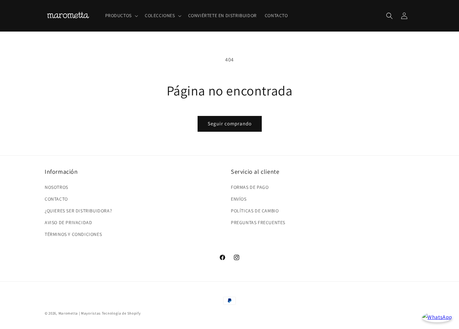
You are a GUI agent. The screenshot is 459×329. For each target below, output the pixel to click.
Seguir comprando (230, 123)
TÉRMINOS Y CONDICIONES (73, 234)
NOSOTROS (56, 187)
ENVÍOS (239, 199)
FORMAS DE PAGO (249, 187)
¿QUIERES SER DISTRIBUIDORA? (78, 211)
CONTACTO (56, 199)
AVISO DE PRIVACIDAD (68, 222)
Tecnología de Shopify (121, 313)
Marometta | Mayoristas (79, 313)
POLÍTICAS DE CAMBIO (255, 211)
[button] (121, 15)
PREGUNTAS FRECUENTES (258, 222)
